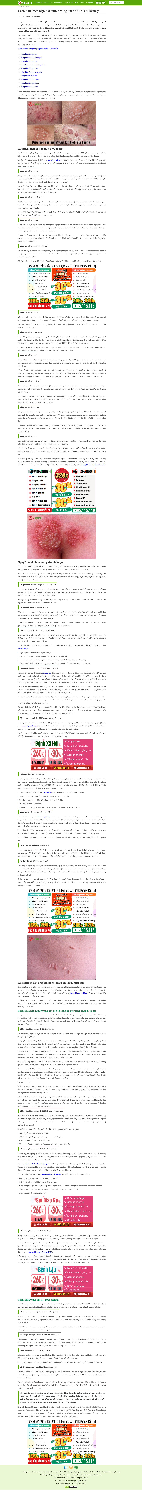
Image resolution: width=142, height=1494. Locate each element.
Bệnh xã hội (69, 3)
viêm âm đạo (23, 648)
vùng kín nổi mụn (55, 160)
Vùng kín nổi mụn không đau (32, 57)
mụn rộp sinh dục (29, 726)
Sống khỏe (89, 3)
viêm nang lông (43, 817)
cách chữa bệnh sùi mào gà (36, 1164)
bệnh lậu (47, 792)
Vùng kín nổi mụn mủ (29, 54)
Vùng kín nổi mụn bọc (29, 86)
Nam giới (38, 3)
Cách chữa (53, 49)
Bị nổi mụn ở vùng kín (27, 49)
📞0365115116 (82, 1481)
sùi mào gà (46, 673)
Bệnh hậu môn (79, 3)
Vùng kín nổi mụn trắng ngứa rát (33, 65)
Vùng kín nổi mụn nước (30, 83)
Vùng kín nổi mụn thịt (29, 61)
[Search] (111, 3)
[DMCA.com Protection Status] (71, 1487)
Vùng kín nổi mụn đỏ (29, 76)
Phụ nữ (46, 3)
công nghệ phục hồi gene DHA (40, 1252)
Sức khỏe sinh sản (56, 3)
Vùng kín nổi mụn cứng (30, 79)
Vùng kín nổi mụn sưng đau (31, 72)
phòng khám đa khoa (78, 993)
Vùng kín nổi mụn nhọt (29, 68)
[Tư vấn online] (71, 1467)
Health (20, 6)
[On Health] (25, 3)
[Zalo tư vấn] (66, 1467)
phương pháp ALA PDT (51, 1174)
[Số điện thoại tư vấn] (76, 1467)
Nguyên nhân (42, 49)
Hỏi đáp (102, 3)
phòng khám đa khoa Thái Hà (93, 465)
